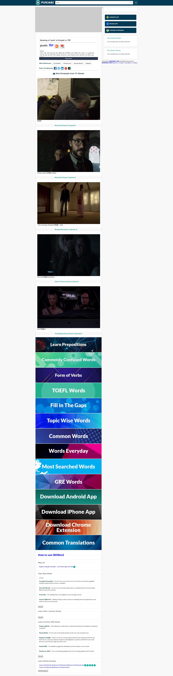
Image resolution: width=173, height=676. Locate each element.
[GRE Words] (69, 488)
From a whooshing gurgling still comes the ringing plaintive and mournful (66, 651)
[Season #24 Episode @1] (85, 666)
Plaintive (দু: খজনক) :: (45, 651)
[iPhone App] (69, 519)
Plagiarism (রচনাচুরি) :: (45, 637)
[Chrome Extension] (69, 534)
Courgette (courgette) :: (47, 581)
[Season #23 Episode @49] (90, 666)
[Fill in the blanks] (69, 412)
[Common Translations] (69, 549)
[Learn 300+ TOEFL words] (69, 397)
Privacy (121, 63)
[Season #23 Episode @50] (88, 666)
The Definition (57, 63)
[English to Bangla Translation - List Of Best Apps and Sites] (74, 567)
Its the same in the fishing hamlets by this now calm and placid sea (63, 633)
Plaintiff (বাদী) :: (43, 646)
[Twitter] (59, 69)
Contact (135, 63)
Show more (68, 58)
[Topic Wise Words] (69, 428)
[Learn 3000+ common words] (69, 443)
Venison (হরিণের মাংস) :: (45, 599)
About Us (115, 63)
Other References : (45, 63)
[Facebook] (55, 69)
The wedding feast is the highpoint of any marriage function (60, 594)
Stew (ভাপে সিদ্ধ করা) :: (45, 588)
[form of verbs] (69, 382)
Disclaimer (128, 63)
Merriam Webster (78, 63)
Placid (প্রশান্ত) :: (44, 633)
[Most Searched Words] (69, 473)
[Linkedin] (62, 69)
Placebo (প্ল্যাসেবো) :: (45, 626)
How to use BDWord (51, 554)
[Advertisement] (68, 19)
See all (40, 606)
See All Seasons (43, 671)
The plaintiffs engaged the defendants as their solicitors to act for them (64, 646)
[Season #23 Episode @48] (92, 666)
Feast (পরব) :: (43, 594)
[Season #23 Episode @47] (95, 666)
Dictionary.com (67, 63)
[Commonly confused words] (69, 367)
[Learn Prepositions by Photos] (69, 352)
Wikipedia (88, 63)
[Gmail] (66, 69)
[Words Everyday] (69, 458)
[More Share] (69, 69)
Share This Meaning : (46, 68)
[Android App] (69, 504)
